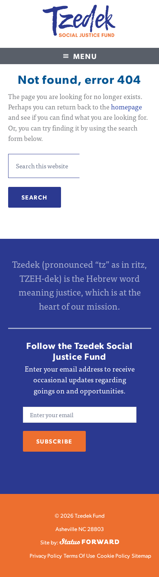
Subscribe (54, 441)
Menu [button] (85, 56)
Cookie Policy (113, 555)
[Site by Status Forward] (89, 541)
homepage (126, 106)
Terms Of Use (79, 555)
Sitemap (141, 555)
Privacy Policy (46, 555)
